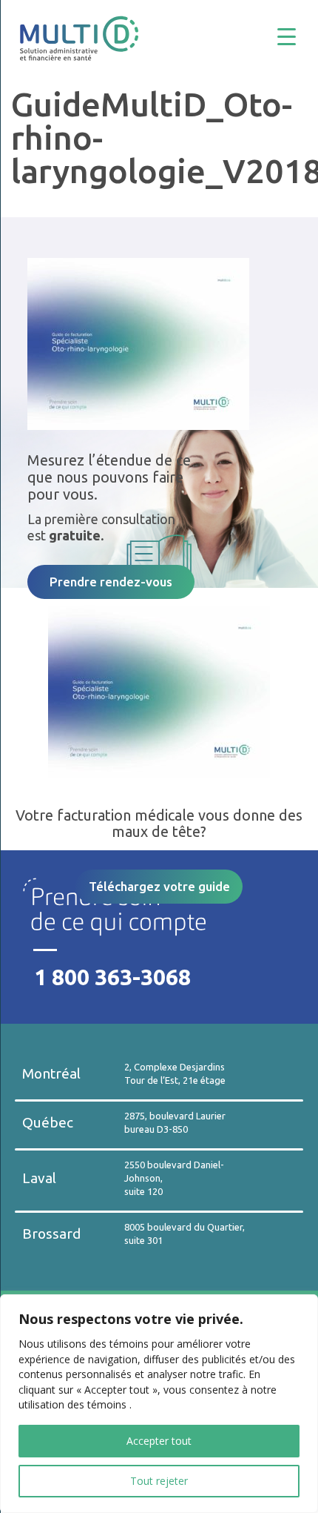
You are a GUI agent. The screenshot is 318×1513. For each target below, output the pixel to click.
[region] (159, 1403)
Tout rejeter (159, 1481)
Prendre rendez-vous (111, 582)
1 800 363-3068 (112, 977)
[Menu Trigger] (297, 35)
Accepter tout (159, 1441)
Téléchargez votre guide (159, 886)
